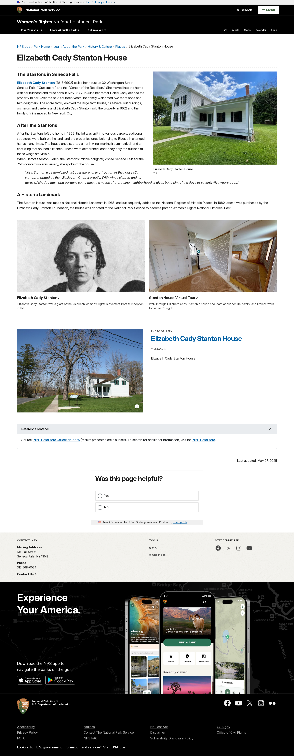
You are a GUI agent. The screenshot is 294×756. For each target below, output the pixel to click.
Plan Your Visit (30, 30)
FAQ (154, 547)
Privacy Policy (27, 732)
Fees (274, 30)
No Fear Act (159, 727)
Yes (106, 496)
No (106, 507)
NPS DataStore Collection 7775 (56, 440)
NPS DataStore (203, 440)
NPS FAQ (91, 738)
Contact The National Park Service (109, 732)
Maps (247, 30)
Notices (89, 727)
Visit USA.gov (114, 747)
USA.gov (223, 727)
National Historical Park (59, 21)
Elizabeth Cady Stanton (36, 83)
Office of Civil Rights (231, 732)
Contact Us (26, 574)
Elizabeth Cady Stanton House (196, 339)
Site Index (159, 554)
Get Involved (95, 30)
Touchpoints (180, 522)
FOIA (21, 738)
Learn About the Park (63, 30)
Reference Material (35, 429)
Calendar (260, 30)
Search (246, 10)
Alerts (235, 30)
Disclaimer (157, 732)
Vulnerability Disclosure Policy (171, 738)
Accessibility (26, 727)
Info (225, 30)
